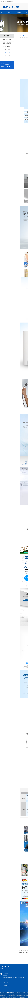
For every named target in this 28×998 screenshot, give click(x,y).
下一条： (21, 952)
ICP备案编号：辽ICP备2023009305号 (8, 992)
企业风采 (21, 962)
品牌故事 (13, 962)
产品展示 (9, 12)
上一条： (21, 950)
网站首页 (4, 962)
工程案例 (19, 12)
